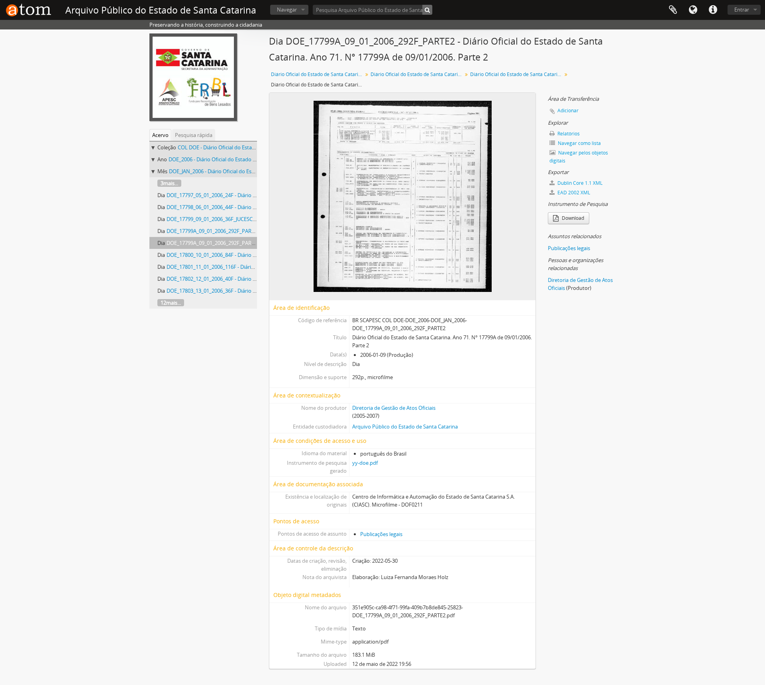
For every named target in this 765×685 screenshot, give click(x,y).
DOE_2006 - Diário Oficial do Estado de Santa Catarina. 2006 (238, 159)
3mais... (169, 183)
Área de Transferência (673, 10)
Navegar (287, 9)
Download (572, 218)
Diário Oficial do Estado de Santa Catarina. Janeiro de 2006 (517, 74)
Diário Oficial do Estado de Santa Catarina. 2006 (417, 74)
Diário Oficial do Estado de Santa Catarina (317, 74)
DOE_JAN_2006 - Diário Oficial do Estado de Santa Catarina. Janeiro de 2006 (256, 171)
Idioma (693, 10)
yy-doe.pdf (365, 462)
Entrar (741, 9)
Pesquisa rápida (193, 135)
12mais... (171, 302)
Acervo (160, 135)
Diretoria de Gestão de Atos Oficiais (393, 407)
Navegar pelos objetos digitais (578, 156)
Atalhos (713, 10)
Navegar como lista (579, 143)
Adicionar (568, 110)
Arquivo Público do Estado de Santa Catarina (405, 426)
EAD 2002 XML (573, 192)
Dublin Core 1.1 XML (579, 183)
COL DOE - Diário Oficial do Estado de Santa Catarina (239, 147)
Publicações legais (381, 534)
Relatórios (568, 133)
